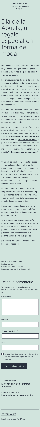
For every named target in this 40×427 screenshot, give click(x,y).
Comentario (6, 296)
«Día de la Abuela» (27, 139)
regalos (28, 269)
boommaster (8, 264)
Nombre (5, 319)
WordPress (21, 419)
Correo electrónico (9, 331)
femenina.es (20, 3)
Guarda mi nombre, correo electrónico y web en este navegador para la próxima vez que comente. (21, 356)
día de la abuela (19, 269)
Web (3, 343)
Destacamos (20, 266)
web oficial (22, 223)
